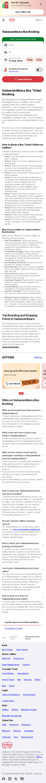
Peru (16, 737)
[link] (21, 376)
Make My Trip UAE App (12, 716)
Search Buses (25, 79)
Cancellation (23, 673)
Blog (4, 686)
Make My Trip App (29, 710)
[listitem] (6, 366)
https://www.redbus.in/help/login (26, 529)
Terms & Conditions (11, 695)
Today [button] (30, 60)
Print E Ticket (8, 680)
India (4, 725)
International (27, 737)
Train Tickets (22, 650)
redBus (5, 710)
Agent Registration (10, 665)
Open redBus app (23, 12)
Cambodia (28, 731)
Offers (38, 680)
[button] (41, 4)
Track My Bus (8, 673)
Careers (26, 665)
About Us (6, 658)
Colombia (6, 737)
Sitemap (28, 680)
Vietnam (17, 731)
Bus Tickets (7, 650)
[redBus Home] (12, 20)
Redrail (15, 710)
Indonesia (13, 725)
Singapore (26, 725)
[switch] (39, 70)
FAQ (19, 680)
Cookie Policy (8, 701)
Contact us (18, 658)
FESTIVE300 (14, 384)
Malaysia (6, 731)
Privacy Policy (29, 695)
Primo (11, 686)
